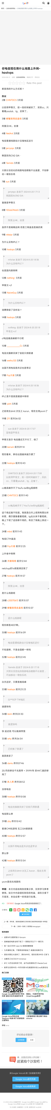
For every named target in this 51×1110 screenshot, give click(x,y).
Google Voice (7, 979)
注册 (31, 1040)
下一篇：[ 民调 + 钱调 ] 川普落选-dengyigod (25, 926)
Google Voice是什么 (41, 1102)
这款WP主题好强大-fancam (15, 937)
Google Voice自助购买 (25, 1086)
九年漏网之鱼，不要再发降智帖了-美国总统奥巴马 (23, 950)
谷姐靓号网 (25, 3)
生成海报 (26, 914)
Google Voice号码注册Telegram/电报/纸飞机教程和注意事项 (13, 1018)
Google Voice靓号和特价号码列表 (13, 995)
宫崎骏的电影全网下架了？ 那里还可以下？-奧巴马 (23, 941)
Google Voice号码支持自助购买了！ (28, 903)
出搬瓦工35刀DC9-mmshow (15, 959)
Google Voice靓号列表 (25, 1079)
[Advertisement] (25, 37)
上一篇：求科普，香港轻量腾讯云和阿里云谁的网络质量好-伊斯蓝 (25, 922)
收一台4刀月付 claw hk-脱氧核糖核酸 (18, 946)
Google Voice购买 (28, 1102)
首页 (2, 8)
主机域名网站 (10, 8)
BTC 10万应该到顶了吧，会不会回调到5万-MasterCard (25, 963)
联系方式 (25, 1098)
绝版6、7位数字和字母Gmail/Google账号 (35, 995)
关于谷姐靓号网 (38, 1104)
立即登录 (21, 1040)
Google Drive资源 (26, 1104)
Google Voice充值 (14, 1104)
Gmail (29, 979)
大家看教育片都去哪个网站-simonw (37, 1017)
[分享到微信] (27, 909)
